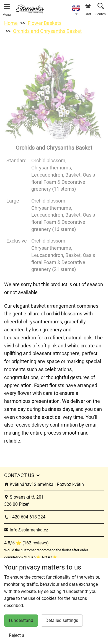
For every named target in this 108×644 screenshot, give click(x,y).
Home (11, 23)
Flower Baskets (44, 23)
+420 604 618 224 (27, 517)
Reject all (18, 635)
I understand (21, 620)
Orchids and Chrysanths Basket (47, 31)
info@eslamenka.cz (28, 530)
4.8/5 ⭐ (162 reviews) (26, 542)
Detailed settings (61, 620)
